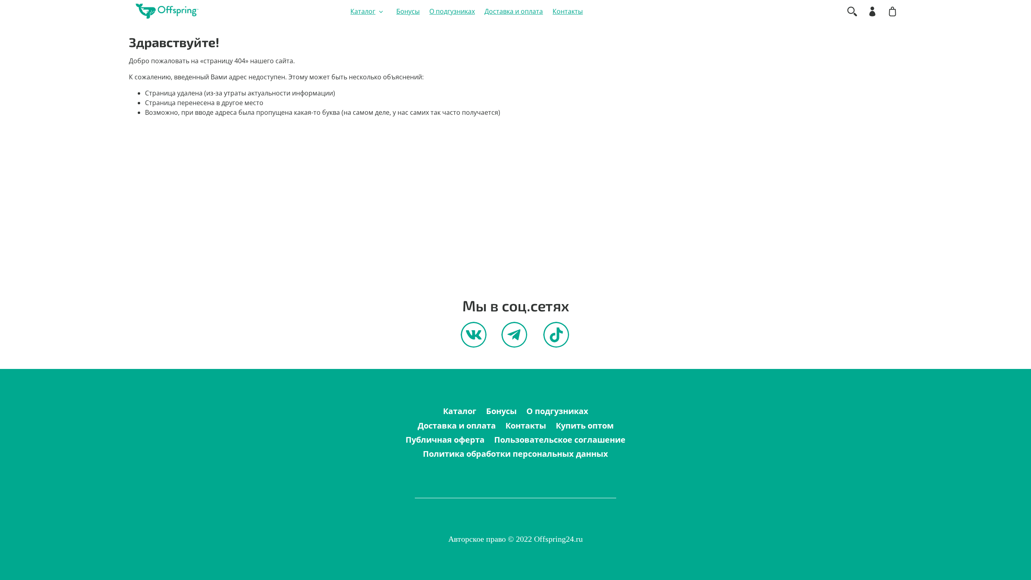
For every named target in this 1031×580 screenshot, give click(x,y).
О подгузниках (452, 11)
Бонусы (408, 11)
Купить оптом (585, 425)
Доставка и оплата (513, 11)
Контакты (568, 11)
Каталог (362, 11)
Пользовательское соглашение (559, 439)
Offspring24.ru (558, 538)
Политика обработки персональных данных (515, 453)
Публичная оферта (445, 439)
